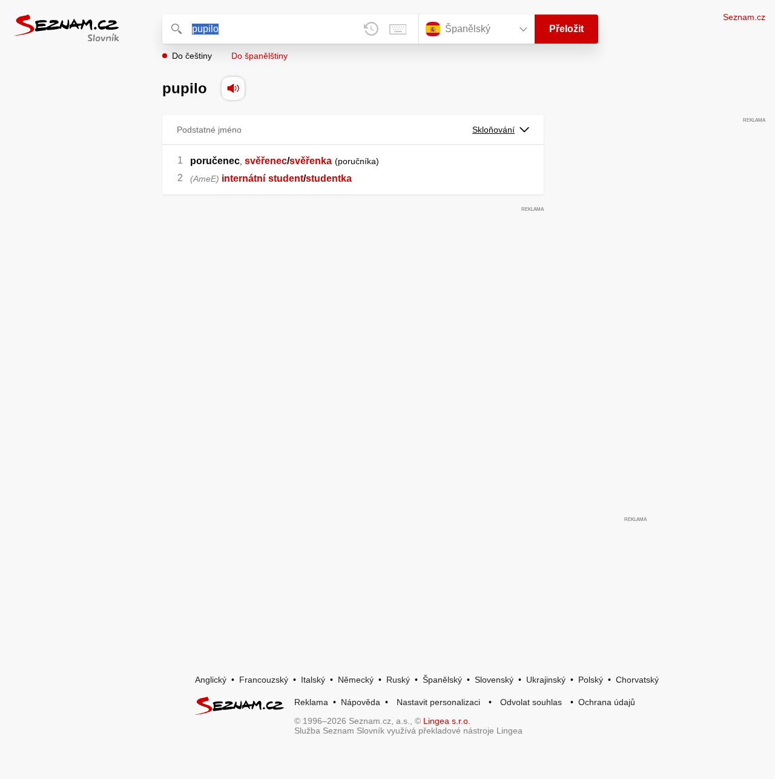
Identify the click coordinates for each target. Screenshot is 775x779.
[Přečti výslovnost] (233, 88)
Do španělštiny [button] (259, 56)
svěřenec (266, 161)
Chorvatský (637, 680)
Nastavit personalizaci (438, 702)
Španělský (442, 680)
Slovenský (494, 680)
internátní (243, 178)
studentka (329, 178)
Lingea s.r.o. (446, 721)
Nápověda (360, 702)
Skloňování (493, 129)
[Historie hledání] (371, 29)
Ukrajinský (546, 680)
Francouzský (263, 680)
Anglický (210, 680)
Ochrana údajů (606, 702)
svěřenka (310, 161)
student (285, 178)
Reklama (311, 702)
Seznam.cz (744, 17)
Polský (590, 680)
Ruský (398, 680)
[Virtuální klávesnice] (397, 29)
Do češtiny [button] (192, 56)
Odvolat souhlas (531, 702)
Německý (356, 680)
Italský (313, 680)
